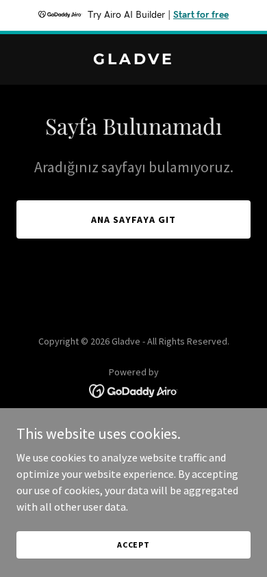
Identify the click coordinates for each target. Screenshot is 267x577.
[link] (133, 60)
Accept (133, 544)
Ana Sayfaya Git (133, 219)
